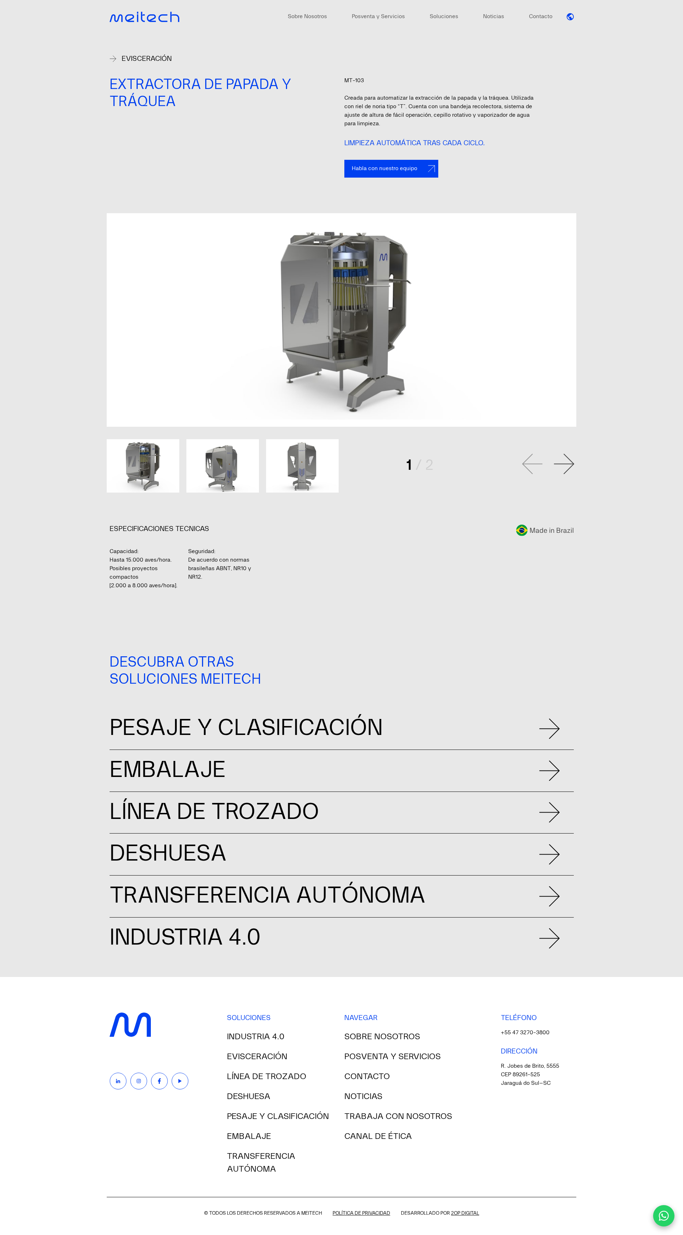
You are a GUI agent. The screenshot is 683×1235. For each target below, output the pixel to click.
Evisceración (147, 58)
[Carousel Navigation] (548, 463)
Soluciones (444, 17)
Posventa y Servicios (378, 17)
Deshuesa (248, 1096)
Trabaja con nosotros (398, 1116)
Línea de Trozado (266, 1076)
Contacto (540, 17)
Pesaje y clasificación (278, 1116)
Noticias (493, 17)
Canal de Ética (378, 1136)
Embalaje (249, 1136)
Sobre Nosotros (307, 17)
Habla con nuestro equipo (384, 169)
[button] (570, 17)
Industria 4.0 (255, 1036)
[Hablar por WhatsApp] (663, 1215)
